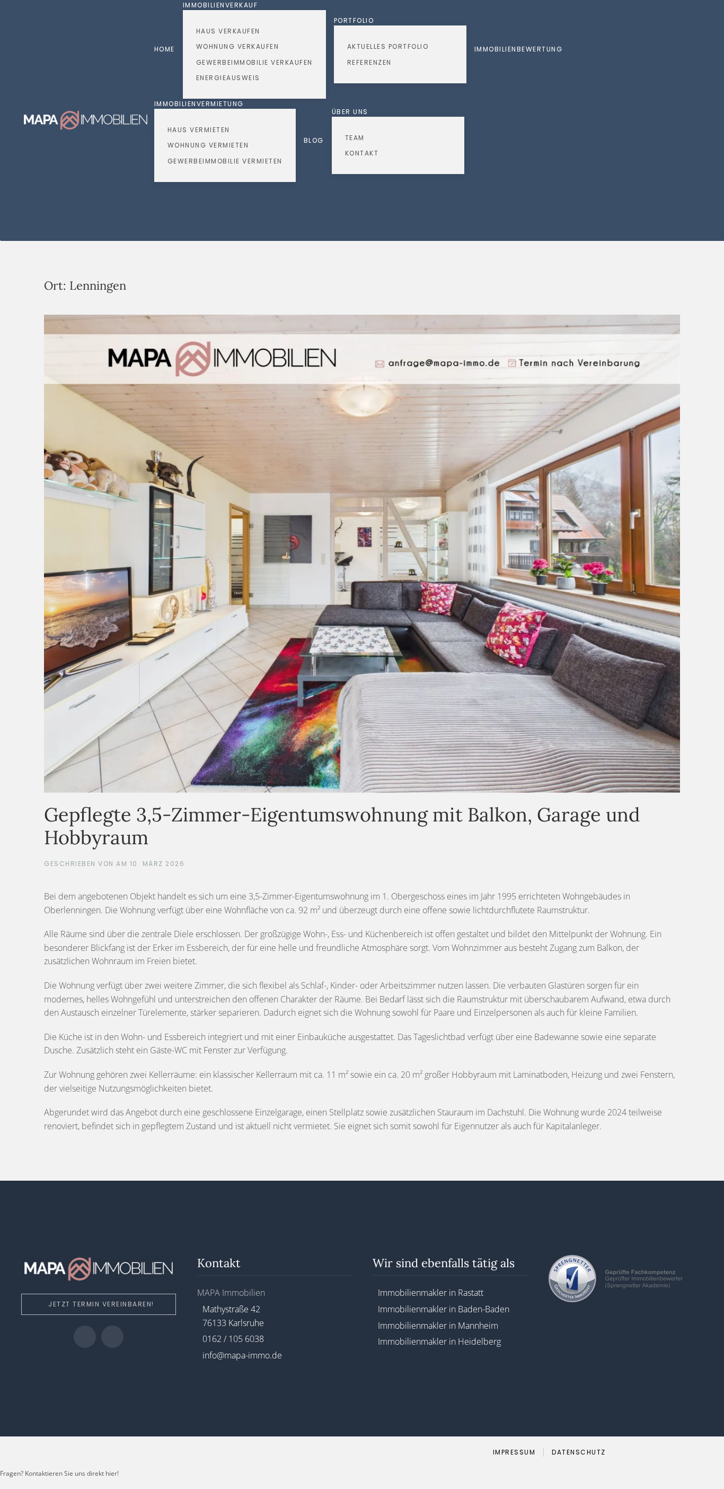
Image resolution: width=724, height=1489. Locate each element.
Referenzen (369, 62)
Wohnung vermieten (208, 145)
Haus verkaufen (228, 31)
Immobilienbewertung (518, 49)
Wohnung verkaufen (237, 46)
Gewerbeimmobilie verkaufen (254, 62)
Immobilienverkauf (220, 5)
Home (164, 49)
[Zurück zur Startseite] (87, 119)
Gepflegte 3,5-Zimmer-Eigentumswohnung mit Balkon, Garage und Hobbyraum (342, 826)
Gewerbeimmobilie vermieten (224, 161)
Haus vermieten (198, 129)
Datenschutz (579, 1452)
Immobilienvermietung (199, 103)
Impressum (514, 1452)
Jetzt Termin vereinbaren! (101, 1304)
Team (355, 137)
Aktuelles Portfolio (388, 46)
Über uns (350, 111)
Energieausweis (228, 77)
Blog (314, 140)
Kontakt (362, 153)
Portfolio (354, 20)
